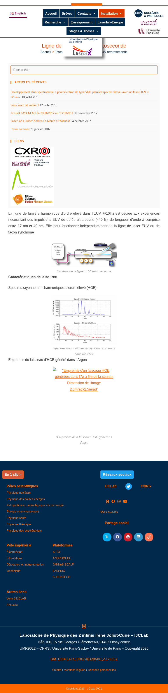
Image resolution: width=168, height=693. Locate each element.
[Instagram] (119, 502)
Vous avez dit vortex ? (24, 105)
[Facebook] (113, 502)
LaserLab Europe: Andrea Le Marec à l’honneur (40, 121)
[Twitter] (128, 486)
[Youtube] (125, 502)
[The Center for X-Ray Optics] (32, 152)
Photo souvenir (20, 129)
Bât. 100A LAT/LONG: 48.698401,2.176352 (84, 659)
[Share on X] (107, 537)
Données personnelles (102, 670)
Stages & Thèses (81, 31)
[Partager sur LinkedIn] (138, 537)
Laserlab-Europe (110, 22)
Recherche (53, 22)
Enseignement (82, 22)
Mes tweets (109, 512)
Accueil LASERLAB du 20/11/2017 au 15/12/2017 (41, 113)
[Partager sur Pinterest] (128, 537)
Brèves (67, 13)
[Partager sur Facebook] (117, 537)
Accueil (51, 13)
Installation (109, 13)
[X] (107, 502)
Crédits (56, 670)
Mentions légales (74, 670)
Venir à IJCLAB (16, 598)
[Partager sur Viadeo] (149, 537)
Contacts (84, 13)
